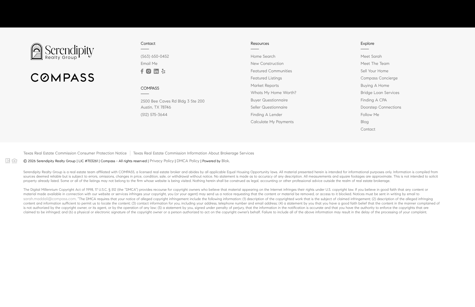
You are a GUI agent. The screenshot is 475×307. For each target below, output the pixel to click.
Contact (440, 13)
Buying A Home (375, 85)
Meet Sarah (371, 56)
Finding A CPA (374, 100)
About (419, 13)
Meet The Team (375, 63)
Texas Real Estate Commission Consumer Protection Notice (75, 153)
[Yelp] (163, 71)
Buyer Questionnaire (269, 100)
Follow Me (370, 114)
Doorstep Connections (381, 107)
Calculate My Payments (272, 122)
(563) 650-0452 (155, 56)
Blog (365, 122)
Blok (225, 160)
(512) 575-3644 (154, 114)
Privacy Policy (162, 160)
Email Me (149, 63)
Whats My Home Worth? (273, 92)
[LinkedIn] (156, 71)
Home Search (263, 56)
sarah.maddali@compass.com (49, 198)
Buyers (380, 13)
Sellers (400, 13)
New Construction (267, 63)
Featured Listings (266, 78)
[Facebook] (142, 71)
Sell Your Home (374, 71)
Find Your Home (351, 13)
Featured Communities (271, 71)
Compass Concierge (379, 78)
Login (462, 13)
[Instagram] (148, 71)
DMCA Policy (188, 160)
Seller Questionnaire (269, 107)
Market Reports (265, 85)
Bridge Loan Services (380, 92)
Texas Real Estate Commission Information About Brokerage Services (193, 153)
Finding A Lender (266, 114)
